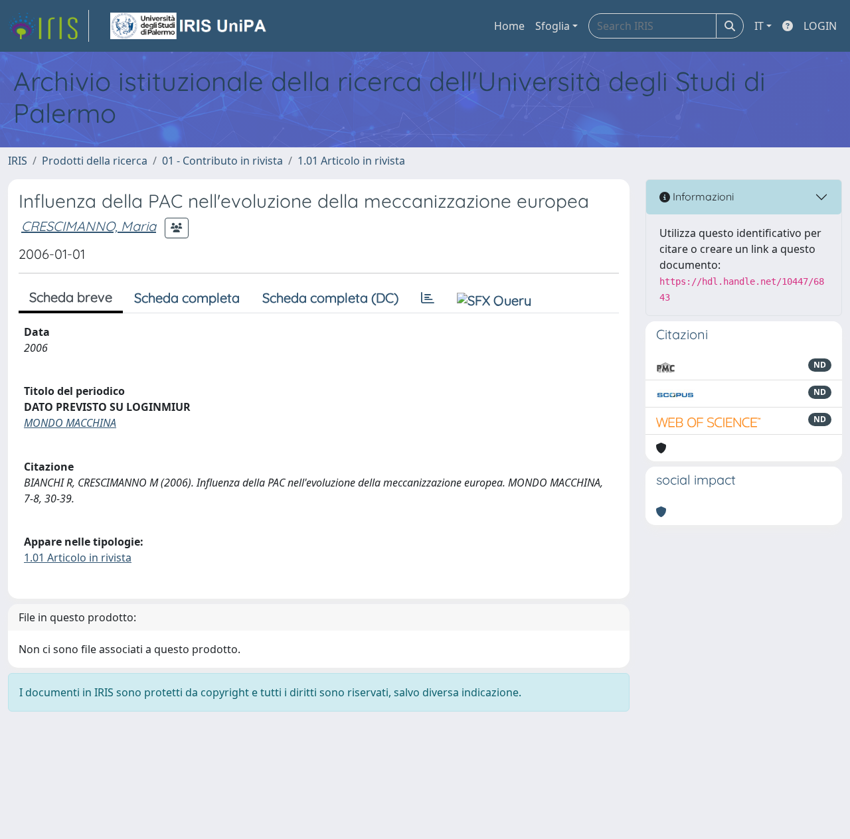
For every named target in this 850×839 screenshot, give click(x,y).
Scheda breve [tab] (70, 297)
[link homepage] (48, 26)
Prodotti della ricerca (94, 160)
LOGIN (820, 26)
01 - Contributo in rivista (222, 160)
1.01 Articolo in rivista (351, 160)
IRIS (17, 160)
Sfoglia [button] (552, 26)
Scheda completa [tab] (187, 297)
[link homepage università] (189, 26)
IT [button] (759, 26)
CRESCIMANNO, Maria (88, 226)
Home (509, 26)
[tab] (428, 298)
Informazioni (702, 196)
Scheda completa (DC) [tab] (330, 297)
